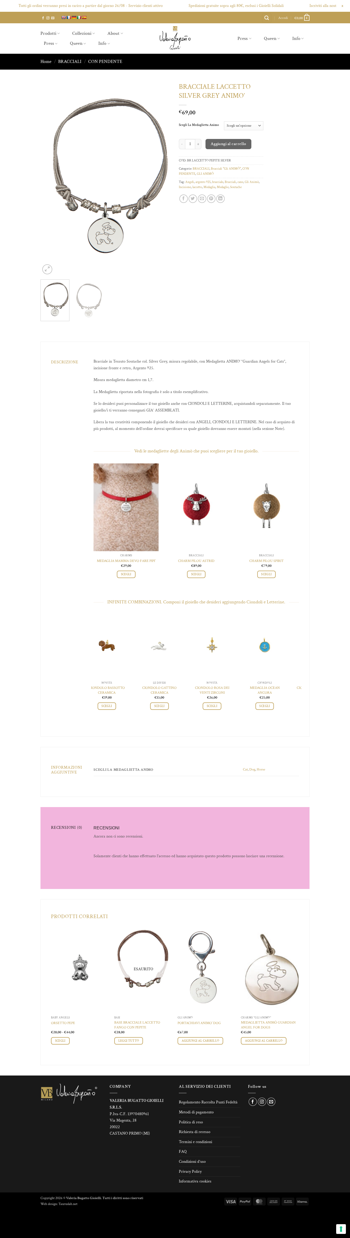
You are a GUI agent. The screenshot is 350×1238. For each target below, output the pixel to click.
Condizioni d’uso (192, 1161)
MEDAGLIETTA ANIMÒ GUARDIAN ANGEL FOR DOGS (268, 1025)
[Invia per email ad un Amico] (202, 198)
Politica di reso (191, 1122)
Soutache (236, 187)
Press (49, 43)
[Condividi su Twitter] (193, 198)
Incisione (185, 187)
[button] (283, 18)
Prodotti (48, 33)
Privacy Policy (190, 1171)
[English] (63, 17)
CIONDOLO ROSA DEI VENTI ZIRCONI (119, 690)
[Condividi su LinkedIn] (220, 198)
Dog (252, 769)
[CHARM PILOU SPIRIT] (266, 507)
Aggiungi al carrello (228, 143)
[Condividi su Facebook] (183, 198)
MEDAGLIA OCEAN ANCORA (172, 690)
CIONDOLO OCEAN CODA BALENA (224, 690)
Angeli (189, 182)
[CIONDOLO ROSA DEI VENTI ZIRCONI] (119, 646)
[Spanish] (84, 17)
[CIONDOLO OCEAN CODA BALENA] (224, 646)
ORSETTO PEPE (63, 1023)
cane (240, 182)
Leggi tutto (128, 1041)
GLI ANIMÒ (205, 174)
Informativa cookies (195, 1181)
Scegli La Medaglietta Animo (199, 125)
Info (102, 43)
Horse (261, 769)
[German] (73, 17)
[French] (68, 17)
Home (46, 61)
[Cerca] (266, 18)
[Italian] (79, 17)
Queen (76, 43)
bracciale (217, 182)
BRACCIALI (69, 61)
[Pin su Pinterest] (211, 198)
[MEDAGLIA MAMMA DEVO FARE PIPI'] (126, 507)
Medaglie (223, 187)
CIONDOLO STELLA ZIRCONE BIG (277, 690)
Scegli (60, 1041)
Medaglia (209, 187)
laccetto (197, 187)
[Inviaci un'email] (52, 18)
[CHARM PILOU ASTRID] (196, 507)
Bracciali (230, 182)
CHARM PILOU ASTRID (196, 561)
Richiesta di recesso (194, 1132)
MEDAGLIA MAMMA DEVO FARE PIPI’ (126, 561)
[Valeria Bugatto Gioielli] (175, 38)
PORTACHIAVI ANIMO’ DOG (199, 1023)
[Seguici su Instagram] (47, 18)
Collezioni (81, 33)
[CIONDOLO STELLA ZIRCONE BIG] (277, 646)
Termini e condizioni (195, 1142)
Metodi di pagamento (196, 1112)
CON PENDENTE (105, 61)
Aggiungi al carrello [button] (200, 1041)
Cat (245, 769)
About (113, 33)
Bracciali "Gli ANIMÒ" (226, 169)
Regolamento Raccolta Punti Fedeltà (208, 1102)
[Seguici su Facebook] (43, 18)
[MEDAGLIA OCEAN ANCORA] (172, 646)
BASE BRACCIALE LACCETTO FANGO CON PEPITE (137, 1025)
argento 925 (203, 182)
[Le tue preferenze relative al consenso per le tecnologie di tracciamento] (341, 1229)
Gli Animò (252, 182)
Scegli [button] (126, 574)
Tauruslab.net (67, 1203)
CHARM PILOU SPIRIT (266, 561)
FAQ (183, 1151)
